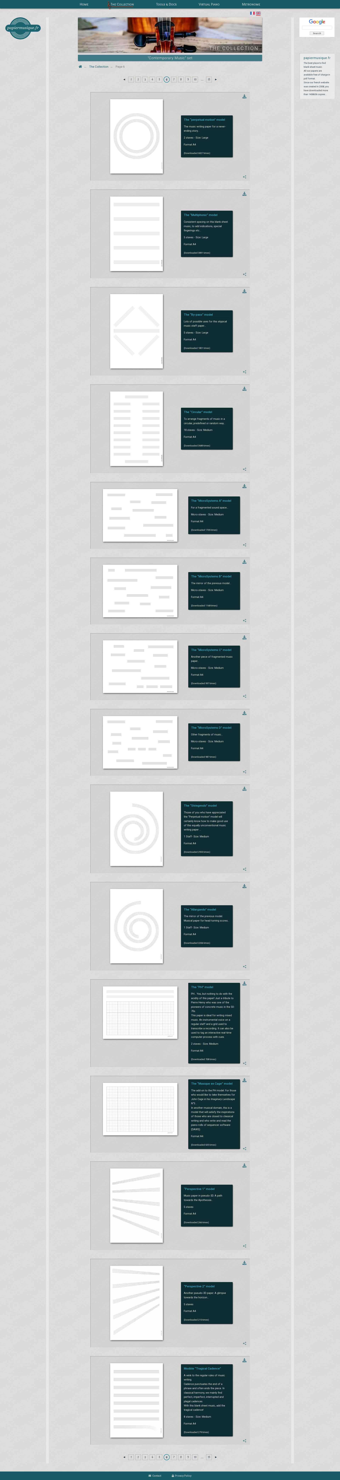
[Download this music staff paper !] (244, 96)
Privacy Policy (182, 1475)
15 (209, 79)
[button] (245, 177)
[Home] (23, 28)
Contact (156, 1475)
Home (84, 4)
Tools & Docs (166, 4)
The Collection (122, 4)
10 (195, 79)
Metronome (251, 4)
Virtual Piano (209, 4)
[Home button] (80, 67)
